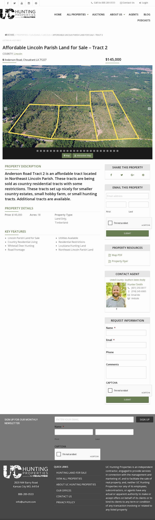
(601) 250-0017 (138, 287)
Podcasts (144, 20)
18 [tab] (94, 151)
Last (131, 211)
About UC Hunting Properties (76, 484)
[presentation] (129, 391)
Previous (5, 108)
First (108, 211)
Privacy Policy (65, 502)
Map (67, 155)
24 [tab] (114, 151)
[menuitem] (58, 14)
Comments (112, 364)
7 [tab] (57, 151)
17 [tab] (91, 151)
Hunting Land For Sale (71, 472)
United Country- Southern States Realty (127, 279)
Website (135, 298)
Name (110, 328)
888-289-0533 (104, 2)
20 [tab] (101, 151)
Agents (133, 14)
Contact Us (64, 496)
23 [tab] (111, 151)
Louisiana (35, 35)
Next (149, 108)
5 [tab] (51, 151)
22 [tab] (107, 151)
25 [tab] (117, 151)
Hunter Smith (135, 284)
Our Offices (63, 490)
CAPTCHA (111, 382)
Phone (110, 352)
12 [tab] (74, 151)
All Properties (76, 14)
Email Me (135, 294)
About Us (116, 14)
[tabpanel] (77, 106)
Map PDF (116, 255)
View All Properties (69, 478)
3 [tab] (44, 151)
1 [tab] (37, 151)
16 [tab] (87, 151)
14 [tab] (81, 151)
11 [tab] (71, 151)
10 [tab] (67, 151)
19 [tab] (97, 151)
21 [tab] (104, 151)
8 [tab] (61, 151)
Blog (147, 14)
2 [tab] (41, 151)
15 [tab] (84, 151)
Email (110, 340)
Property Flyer (119, 261)
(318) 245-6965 (138, 291)
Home (57, 14)
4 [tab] (47, 151)
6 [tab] (54, 151)
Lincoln (46, 35)
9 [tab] (64, 151)
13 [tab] (77, 151)
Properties (22, 35)
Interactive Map (83, 155)
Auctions (98, 14)
